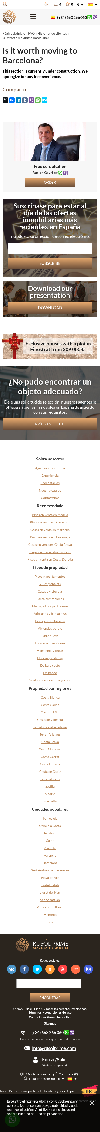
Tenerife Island (50, 734)
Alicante (50, 848)
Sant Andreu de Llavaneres (50, 870)
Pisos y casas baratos (50, 621)
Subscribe (50, 263)
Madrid (50, 794)
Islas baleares (50, 779)
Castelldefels (50, 885)
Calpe (50, 840)
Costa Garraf (50, 757)
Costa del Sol (50, 712)
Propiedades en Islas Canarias (50, 552)
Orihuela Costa (50, 826)
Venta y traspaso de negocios (50, 680)
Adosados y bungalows (50, 613)
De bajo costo (50, 665)
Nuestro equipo (50, 490)
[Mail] (44, 100)
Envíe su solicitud (50, 424)
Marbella (50, 801)
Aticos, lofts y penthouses (50, 606)
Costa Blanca (50, 697)
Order (50, 182)
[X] (5, 100)
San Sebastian (50, 900)
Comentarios (50, 483)
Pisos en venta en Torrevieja (50, 537)
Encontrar (50, 998)
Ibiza (50, 922)
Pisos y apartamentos (50, 576)
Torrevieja (50, 818)
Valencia (50, 855)
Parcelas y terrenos (50, 599)
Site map (50, 1023)
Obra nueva (50, 636)
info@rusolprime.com (54, 1048)
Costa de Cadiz (50, 771)
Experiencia (50, 475)
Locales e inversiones (50, 643)
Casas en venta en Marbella (50, 530)
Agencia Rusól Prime (50, 468)
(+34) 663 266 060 (72, 17)
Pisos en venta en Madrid (50, 515)
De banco (50, 673)
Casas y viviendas (50, 591)
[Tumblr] (25, 100)
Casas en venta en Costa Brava (50, 544)
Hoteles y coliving (50, 658)
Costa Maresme (50, 749)
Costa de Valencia (50, 720)
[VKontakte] (12, 100)
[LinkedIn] (18, 100)
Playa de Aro (50, 878)
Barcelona (50, 863)
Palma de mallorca (50, 907)
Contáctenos (50, 498)
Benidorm (50, 833)
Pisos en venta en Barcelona (50, 522)
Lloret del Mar (50, 892)
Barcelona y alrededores (50, 727)
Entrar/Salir (54, 1059)
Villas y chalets (50, 584)
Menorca (50, 915)
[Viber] (31, 100)
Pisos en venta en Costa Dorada (50, 559)
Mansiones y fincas (50, 651)
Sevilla (50, 786)
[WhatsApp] (38, 100)
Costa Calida (50, 705)
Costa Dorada (50, 764)
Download (50, 307)
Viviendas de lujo (50, 628)
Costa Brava (50, 742)
